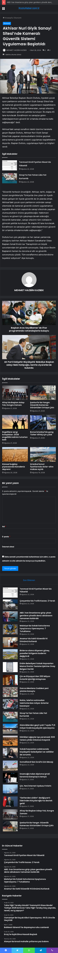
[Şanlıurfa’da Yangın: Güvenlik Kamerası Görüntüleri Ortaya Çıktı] (43, 393)
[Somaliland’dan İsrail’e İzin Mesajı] (10, 766)
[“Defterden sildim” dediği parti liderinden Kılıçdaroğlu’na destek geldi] (10, 801)
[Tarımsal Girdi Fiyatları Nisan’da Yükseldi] (9, 165)
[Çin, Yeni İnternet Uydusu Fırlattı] (10, 789)
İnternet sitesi (8, 547)
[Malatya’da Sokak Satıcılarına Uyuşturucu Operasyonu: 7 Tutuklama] (10, 629)
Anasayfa (8, 18)
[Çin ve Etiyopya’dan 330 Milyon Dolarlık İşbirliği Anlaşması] (10, 680)
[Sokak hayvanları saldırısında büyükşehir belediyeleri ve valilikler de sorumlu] (10, 753)
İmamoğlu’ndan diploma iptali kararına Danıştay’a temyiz (35, 775)
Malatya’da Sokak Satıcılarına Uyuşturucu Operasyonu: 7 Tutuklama (35, 628)
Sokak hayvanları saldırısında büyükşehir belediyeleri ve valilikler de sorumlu (37, 752)
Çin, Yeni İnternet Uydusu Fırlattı (35, 785)
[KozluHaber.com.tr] (29, 8)
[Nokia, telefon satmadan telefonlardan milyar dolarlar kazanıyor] (10, 704)
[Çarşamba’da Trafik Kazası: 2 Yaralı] (10, 604)
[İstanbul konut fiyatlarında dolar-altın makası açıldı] (43, 454)
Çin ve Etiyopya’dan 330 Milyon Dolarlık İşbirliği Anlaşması (35, 677)
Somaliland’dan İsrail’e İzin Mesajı (36, 762)
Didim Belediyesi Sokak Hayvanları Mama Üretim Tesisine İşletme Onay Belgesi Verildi (37, 666)
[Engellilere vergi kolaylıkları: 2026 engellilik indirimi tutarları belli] (15, 422)
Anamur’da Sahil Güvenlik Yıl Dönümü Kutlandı (33, 640)
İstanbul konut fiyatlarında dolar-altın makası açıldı (41, 467)
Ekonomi (17, 18)
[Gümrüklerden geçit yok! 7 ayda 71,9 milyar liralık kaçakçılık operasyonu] (10, 729)
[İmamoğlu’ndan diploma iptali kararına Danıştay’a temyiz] (10, 778)
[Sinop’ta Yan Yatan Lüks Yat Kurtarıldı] (9, 178)
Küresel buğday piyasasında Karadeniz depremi (13, 467)
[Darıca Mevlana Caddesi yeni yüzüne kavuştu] (10, 692)
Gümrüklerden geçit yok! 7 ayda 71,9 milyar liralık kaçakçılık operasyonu (37, 726)
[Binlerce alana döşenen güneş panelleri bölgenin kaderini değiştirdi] (10, 654)
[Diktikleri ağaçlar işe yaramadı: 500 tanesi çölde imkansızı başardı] (10, 741)
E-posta (6, 536)
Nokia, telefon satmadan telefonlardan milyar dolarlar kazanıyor (34, 703)
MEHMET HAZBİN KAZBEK (16, 50)
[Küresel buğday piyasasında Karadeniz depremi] (15, 454)
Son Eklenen (29, 580)
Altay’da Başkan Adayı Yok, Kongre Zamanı (13, 403)
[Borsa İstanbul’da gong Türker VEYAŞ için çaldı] (43, 422)
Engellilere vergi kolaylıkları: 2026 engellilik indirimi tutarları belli (15, 436)
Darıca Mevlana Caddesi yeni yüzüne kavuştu (34, 689)
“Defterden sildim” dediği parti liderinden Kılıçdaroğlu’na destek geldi (36, 800)
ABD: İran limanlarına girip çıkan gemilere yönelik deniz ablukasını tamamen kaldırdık (36, 615)
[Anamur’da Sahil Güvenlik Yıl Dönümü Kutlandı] (10, 642)
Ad (4, 526)
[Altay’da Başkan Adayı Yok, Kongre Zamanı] (15, 393)
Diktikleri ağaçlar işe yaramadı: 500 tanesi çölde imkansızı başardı (37, 738)
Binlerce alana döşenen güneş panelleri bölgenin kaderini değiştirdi (34, 653)
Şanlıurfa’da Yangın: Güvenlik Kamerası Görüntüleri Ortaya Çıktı (42, 405)
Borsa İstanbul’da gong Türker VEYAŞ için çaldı (41, 433)
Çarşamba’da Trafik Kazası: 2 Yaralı (37, 600)
